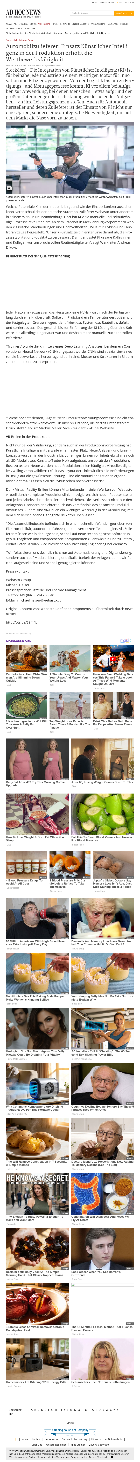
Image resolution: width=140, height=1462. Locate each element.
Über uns (37, 1444)
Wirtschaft (46, 33)
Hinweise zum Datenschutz (106, 1439)
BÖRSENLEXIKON (107, 3)
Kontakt (36, 1439)
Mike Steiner (78, 1444)
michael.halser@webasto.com (41, 600)
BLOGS (94, 3)
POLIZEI (124, 23)
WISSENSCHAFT (99, 23)
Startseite (34, 33)
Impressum (51, 1439)
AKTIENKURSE (21, 23)
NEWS (9, 23)
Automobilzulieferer (16, 40)
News (25, 1439)
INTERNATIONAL (14, 28)
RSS (120, 3)
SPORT (66, 23)
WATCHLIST (129, 3)
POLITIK (57, 23)
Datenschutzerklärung (74, 1439)
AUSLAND (113, 23)
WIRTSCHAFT (45, 23)
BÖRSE (33, 23)
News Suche (121, 13)
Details (92, 1457)
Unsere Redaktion (56, 1444)
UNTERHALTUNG (80, 23)
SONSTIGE (30, 28)
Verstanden (103, 1457)
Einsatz (31, 40)
